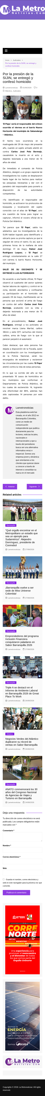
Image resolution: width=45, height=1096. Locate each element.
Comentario (8, 830)
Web (5, 868)
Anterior (11, 487)
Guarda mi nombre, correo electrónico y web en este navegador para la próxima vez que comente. (22, 882)
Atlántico (8, 91)
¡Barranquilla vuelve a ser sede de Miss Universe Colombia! (19, 590)
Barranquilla (11, 525)
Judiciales (17, 91)
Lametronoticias (11, 88)
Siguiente (33, 487)
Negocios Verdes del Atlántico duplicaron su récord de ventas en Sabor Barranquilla (21, 741)
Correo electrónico (11, 857)
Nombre (7, 845)
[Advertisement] (22, 35)
